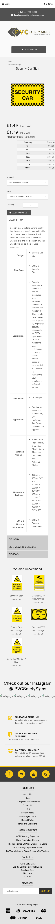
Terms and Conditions (27, 823)
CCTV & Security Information (37, 523)
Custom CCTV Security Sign (38, 629)
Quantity (10, 204)
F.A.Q (27, 808)
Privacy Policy (27, 812)
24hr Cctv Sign (16, 595)
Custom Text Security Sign (16, 629)
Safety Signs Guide (27, 816)
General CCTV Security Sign (38, 597)
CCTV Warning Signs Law (27, 836)
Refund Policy (27, 820)
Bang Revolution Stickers (27, 839)
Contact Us (28, 805)
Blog (27, 797)
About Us (27, 794)
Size (9, 191)
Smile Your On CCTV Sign (16, 660)
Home (10, 61)
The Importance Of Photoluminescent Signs (27, 843)
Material (10, 177)
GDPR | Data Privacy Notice (27, 801)
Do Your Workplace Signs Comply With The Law (27, 851)
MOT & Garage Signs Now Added (27, 847)
